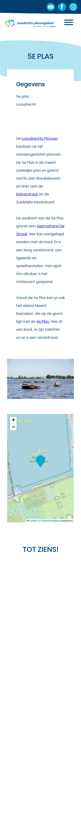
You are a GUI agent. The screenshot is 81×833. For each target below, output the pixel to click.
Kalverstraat (27, 194)
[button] (40, 461)
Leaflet (33, 520)
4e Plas (42, 321)
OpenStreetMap (50, 520)
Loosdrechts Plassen (40, 138)
